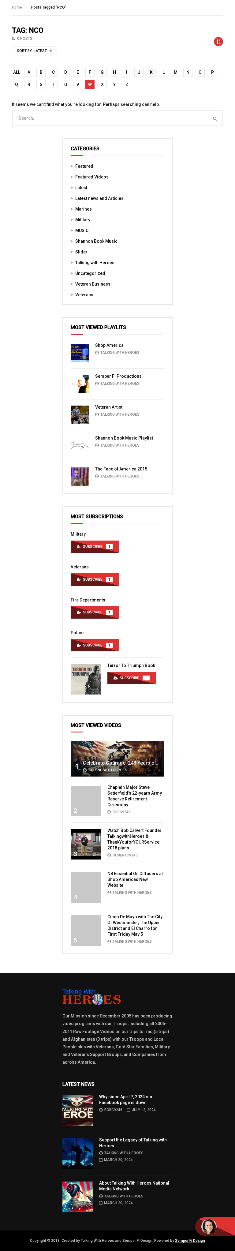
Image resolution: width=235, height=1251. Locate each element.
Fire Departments (88, 599)
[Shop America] (80, 353)
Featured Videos (92, 176)
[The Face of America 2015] (80, 476)
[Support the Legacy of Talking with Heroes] (77, 1153)
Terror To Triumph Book (131, 665)
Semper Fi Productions (118, 376)
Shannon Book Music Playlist (124, 438)
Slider (81, 251)
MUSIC (81, 230)
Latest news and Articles (99, 198)
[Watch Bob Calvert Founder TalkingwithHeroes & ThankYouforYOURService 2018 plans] (86, 844)
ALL (16, 72)
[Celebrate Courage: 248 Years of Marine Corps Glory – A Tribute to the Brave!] (117, 759)
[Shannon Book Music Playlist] (80, 445)
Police (77, 632)
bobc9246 (122, 812)
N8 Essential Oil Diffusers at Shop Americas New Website (135, 879)
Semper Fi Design (190, 1240)
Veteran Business (92, 284)
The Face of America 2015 (121, 468)
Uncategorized (90, 273)
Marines (83, 209)
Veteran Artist (108, 407)
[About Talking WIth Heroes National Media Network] (77, 1197)
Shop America (109, 345)
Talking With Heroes (120, 352)
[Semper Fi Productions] (80, 384)
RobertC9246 (125, 855)
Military (82, 219)
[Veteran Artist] (80, 415)
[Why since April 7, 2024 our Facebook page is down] (77, 1110)
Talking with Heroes (94, 262)
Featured (84, 166)
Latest (81, 187)
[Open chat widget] (215, 1226)
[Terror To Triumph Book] (86, 679)
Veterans (84, 294)
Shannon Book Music (96, 241)
